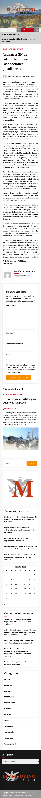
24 (6, 594)
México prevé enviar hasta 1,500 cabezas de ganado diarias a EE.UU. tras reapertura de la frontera (20, 519)
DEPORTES (8, 685)
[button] (19, 30)
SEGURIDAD (18, 49)
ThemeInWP (28, 795)
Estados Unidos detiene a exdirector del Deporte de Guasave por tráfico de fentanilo (19, 557)
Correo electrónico (14, 344)
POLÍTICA (7, 715)
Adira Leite (8, 630)
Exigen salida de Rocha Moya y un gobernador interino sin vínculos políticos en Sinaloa (20, 530)
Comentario (11, 305)
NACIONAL (7, 49)
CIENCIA (7, 679)
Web (8, 354)
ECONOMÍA (8, 691)
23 (34, 589)
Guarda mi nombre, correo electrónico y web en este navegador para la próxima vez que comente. (21, 368)
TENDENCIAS (8, 738)
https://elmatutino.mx (22, 276)
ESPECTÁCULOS (9, 697)
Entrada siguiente (11, 389)
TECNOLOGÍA (9, 732)
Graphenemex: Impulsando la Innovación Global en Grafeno (17, 621)
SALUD (6, 720)
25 (11, 594)
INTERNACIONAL (10, 703)
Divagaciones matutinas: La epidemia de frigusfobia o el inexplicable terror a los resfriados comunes (20, 632)
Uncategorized (10, 744)
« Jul (5, 604)
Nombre (10, 333)
